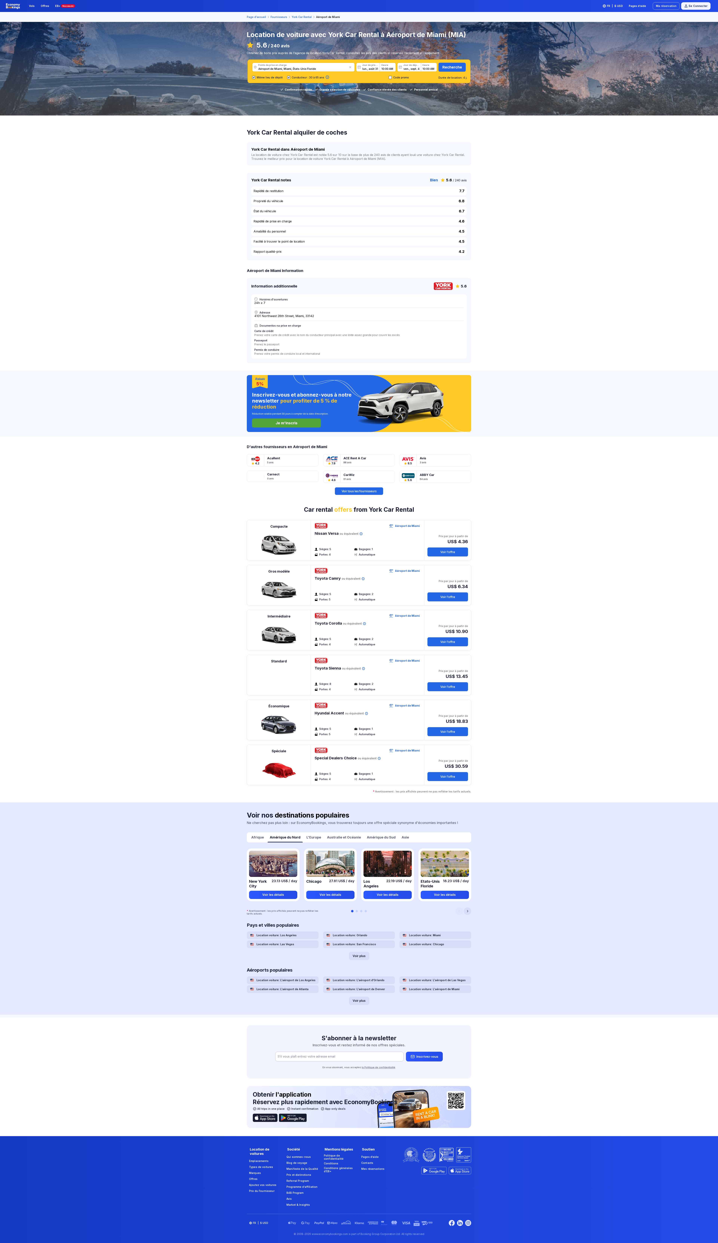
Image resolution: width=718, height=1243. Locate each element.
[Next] (467, 911)
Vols (32, 5)
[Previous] (459, 911)
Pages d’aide (637, 5)
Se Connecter (698, 5)
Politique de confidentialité (333, 1157)
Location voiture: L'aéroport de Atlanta (283, 989)
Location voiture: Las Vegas (275, 944)
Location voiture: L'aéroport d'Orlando (358, 980)
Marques (255, 1172)
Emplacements (259, 1161)
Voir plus (359, 956)
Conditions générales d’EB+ (338, 1169)
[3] (361, 911)
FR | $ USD (615, 5)
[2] (356, 911)
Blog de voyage (296, 1162)
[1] (352, 911)
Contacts (367, 1162)
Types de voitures (261, 1167)
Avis (289, 1198)
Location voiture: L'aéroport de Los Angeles (286, 980)
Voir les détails (273, 895)
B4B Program (295, 1192)
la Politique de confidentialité (378, 1067)
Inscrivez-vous (427, 1056)
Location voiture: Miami (425, 935)
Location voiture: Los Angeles (277, 935)
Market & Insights (298, 1204)
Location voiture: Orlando (350, 935)
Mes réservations (372, 1168)
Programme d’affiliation (301, 1186)
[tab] (257, 837)
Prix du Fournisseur (261, 1190)
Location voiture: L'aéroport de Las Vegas (437, 980)
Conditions (331, 1163)
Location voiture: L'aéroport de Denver (359, 989)
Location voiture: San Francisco (354, 944)
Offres (45, 5)
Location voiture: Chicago (426, 944)
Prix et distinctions (298, 1174)
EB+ (64, 5)
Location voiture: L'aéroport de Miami (434, 989)
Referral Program (297, 1180)
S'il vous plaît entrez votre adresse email (306, 1056)
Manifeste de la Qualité (302, 1168)
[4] (365, 911)
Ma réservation (666, 5)
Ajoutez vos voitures (262, 1184)
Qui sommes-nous (298, 1156)
